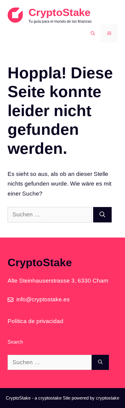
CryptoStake (59, 12)
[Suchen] (102, 214)
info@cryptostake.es (43, 299)
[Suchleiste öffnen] (93, 33)
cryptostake (50, 397)
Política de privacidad (35, 321)
